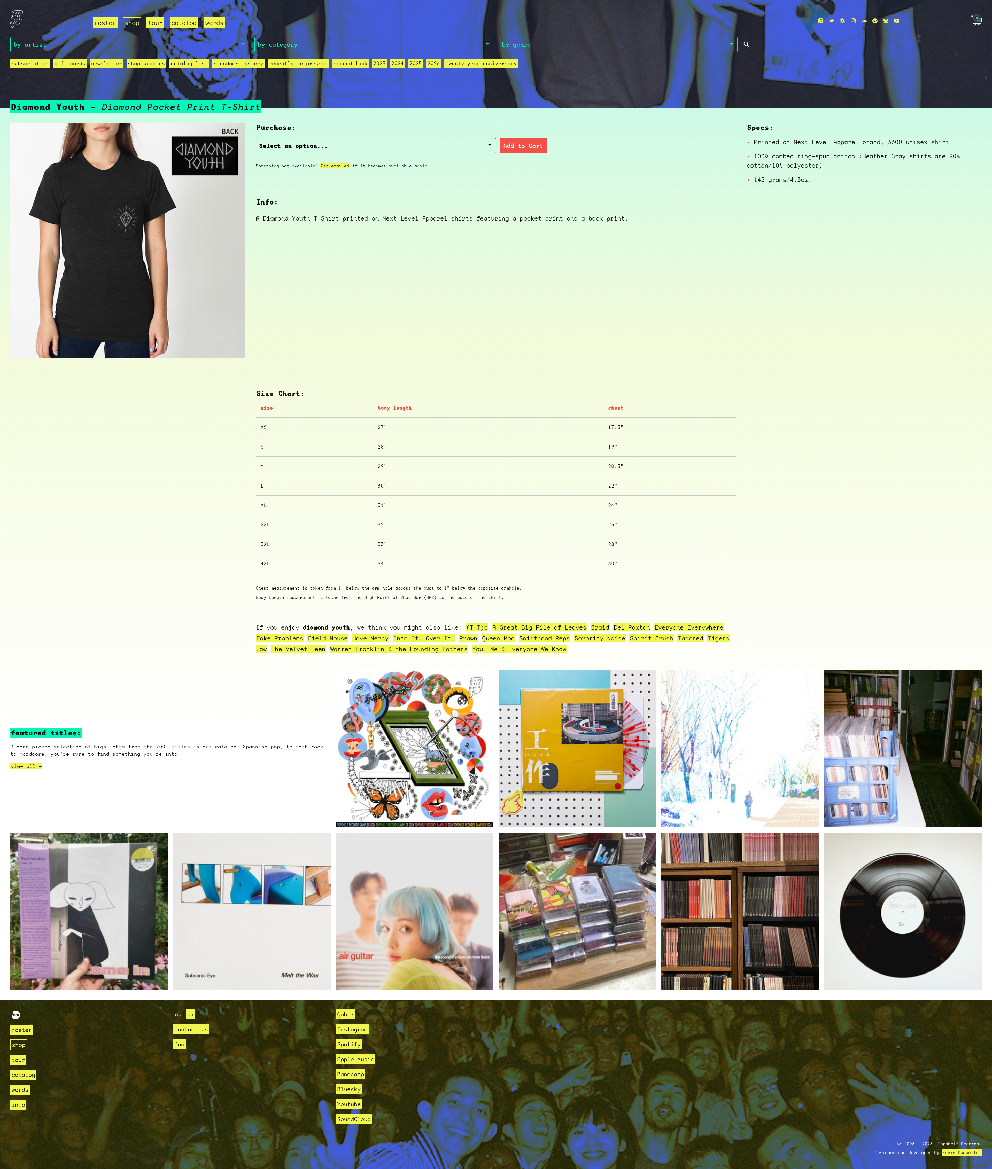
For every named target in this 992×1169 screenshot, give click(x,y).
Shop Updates (146, 63)
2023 (379, 63)
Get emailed (335, 165)
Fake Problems (279, 638)
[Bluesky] (886, 21)
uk (190, 1014)
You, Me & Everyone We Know (519, 649)
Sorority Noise (600, 638)
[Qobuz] (842, 21)
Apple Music (355, 1059)
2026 (434, 63)
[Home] (48, 21)
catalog (184, 23)
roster (105, 23)
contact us (191, 1029)
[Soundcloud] (864, 21)
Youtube (349, 1104)
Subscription (30, 63)
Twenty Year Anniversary (481, 63)
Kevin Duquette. (961, 1152)
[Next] (234, 347)
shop (132, 23)
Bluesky (349, 1089)
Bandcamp (350, 1074)
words (214, 23)
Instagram (352, 1029)
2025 (415, 63)
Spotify (349, 1044)
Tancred (690, 638)
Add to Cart (523, 146)
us (178, 1014)
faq (179, 1044)
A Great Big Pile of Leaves (539, 627)
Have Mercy (370, 638)
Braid (600, 627)
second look (351, 63)
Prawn (468, 638)
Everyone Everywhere (689, 627)
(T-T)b (477, 627)
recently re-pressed (298, 63)
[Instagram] (853, 21)
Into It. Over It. (424, 638)
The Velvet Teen (298, 649)
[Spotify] (875, 21)
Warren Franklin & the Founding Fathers (399, 649)
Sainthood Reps (544, 638)
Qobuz (345, 1014)
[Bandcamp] (831, 21)
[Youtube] (897, 21)
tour (155, 23)
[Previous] (21, 347)
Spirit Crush (651, 638)
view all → (26, 766)
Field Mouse (328, 638)
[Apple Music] (821, 21)
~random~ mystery (238, 63)
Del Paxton (632, 627)
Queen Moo (498, 638)
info (18, 1104)
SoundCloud (354, 1119)
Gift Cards (70, 63)
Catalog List (189, 63)
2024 (397, 63)
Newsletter (106, 63)
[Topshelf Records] (16, 1017)
